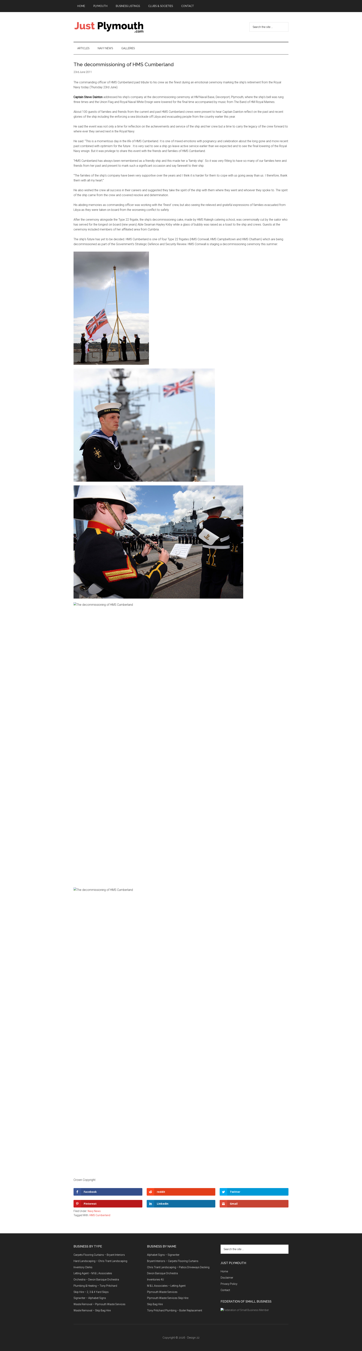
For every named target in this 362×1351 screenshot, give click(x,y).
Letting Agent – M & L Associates (93, 1273)
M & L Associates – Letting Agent (166, 1285)
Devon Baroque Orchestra (162, 1273)
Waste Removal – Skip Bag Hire (92, 1310)
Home (224, 1271)
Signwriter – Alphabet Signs (90, 1298)
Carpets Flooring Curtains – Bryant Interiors (99, 1254)
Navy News (94, 1211)
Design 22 (193, 1337)
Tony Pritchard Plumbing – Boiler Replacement (174, 1310)
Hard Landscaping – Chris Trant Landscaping (100, 1261)
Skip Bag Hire (155, 1304)
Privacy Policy (229, 1283)
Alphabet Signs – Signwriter (163, 1254)
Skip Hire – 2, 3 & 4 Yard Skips (91, 1291)
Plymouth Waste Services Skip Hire (167, 1298)
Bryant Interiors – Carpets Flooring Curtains (172, 1261)
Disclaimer (227, 1277)
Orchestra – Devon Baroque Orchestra (96, 1279)
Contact (225, 1290)
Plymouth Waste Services (162, 1291)
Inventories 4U (155, 1279)
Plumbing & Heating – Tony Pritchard (95, 1285)
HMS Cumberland (99, 1215)
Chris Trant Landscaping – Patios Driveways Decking (178, 1267)
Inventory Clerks (83, 1267)
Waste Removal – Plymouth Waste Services (99, 1304)
